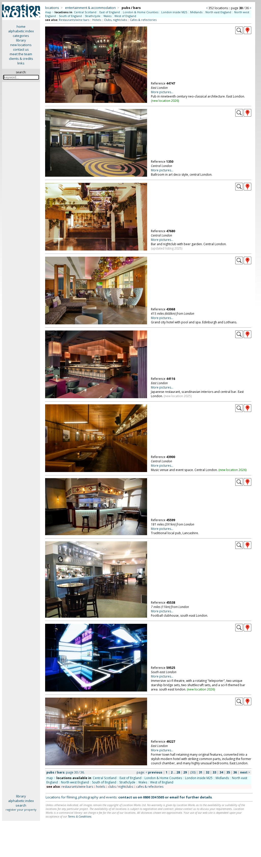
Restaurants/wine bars (74, 20)
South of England (70, 16)
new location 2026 (165, 101)
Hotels (96, 20)
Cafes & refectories (143, 20)
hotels (100, 786)
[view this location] (239, 33)
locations (52, 7)
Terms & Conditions (80, 816)
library (21, 40)
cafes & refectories (149, 786)
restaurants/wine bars (77, 786)
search (21, 805)
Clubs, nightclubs (115, 20)
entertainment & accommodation (90, 7)
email (174, 797)
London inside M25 (174, 12)
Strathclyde (92, 16)
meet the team (21, 54)
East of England (109, 12)
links (20, 63)
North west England (75, 782)
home (21, 26)
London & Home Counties (140, 12)
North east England (218, 12)
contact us (21, 49)
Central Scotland (85, 12)
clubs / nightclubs (120, 786)
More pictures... (162, 92)
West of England (125, 16)
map (48, 12)
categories (21, 35)
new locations (21, 45)
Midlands (196, 12)
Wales (107, 16)
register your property (21, 809)
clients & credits (21, 58)
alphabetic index (21, 31)
